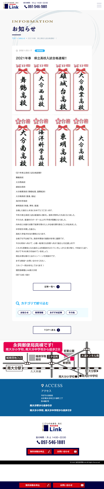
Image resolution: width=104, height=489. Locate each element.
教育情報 (40, 50)
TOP (14, 38)
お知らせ (22, 38)
